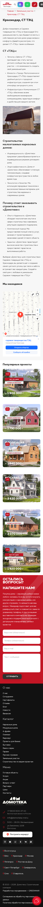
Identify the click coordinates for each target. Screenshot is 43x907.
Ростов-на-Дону (25, 862)
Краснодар (17, 856)
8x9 (12, 514)
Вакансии (7, 714)
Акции (5, 779)
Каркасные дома (10, 725)
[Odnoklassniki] (20, 842)
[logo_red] (7, 4)
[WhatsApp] (15, 842)
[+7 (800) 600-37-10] (5, 812)
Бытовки (6, 745)
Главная (10, 11)
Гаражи (6, 752)
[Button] (20, 4)
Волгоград (10, 851)
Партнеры (7, 786)
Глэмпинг (6, 735)
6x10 (17, 409)
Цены (5, 790)
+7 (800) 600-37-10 (16, 811)
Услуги (5, 776)
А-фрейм (6, 731)
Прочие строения (10, 755)
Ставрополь (18, 874)
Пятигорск (8, 862)
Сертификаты (9, 700)
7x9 (12, 479)
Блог (5, 707)
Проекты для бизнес (11, 741)
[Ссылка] (21, 383)
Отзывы (6, 703)
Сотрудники (8, 697)
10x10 (14, 373)
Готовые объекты (10, 773)
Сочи (6, 874)
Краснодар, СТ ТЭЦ (15, 14)
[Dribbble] (31, 842)
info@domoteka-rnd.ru (17, 818)
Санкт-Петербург (11, 868)
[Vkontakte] (26, 842)
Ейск (6, 856)
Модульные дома (10, 728)
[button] (15, 4)
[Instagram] (5, 842)
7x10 (17, 479)
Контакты (7, 793)
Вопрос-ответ (9, 783)
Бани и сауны (8, 748)
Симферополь (30, 868)
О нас (5, 693)
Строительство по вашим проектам (18, 762)
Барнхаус (7, 738)
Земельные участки (25, 11)
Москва (30, 856)
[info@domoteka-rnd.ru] (5, 818)
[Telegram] (10, 842)
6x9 (12, 409)
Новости (6, 710)
